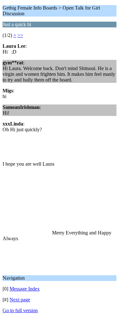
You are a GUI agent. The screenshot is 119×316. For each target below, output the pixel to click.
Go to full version (20, 310)
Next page (20, 299)
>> (20, 35)
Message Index (25, 288)
